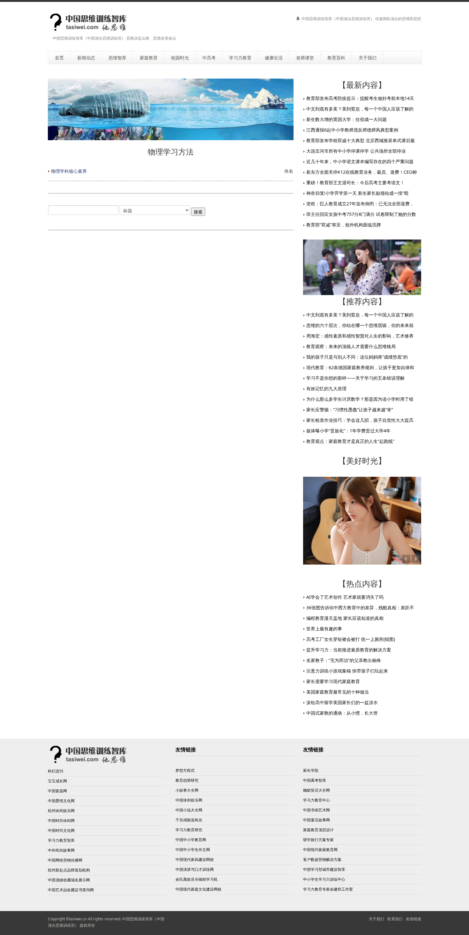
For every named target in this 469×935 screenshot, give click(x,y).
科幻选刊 (55, 771)
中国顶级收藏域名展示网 (69, 880)
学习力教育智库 (61, 840)
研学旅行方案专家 (318, 839)
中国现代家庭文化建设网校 (198, 889)
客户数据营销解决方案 (322, 859)
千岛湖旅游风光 (188, 820)
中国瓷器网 (57, 791)
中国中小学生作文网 (192, 849)
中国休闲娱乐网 (188, 800)
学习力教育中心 (316, 800)
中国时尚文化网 (61, 830)
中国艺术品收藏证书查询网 (71, 890)
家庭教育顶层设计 (318, 829)
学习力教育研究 (188, 829)
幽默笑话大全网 (316, 790)
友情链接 (413, 919)
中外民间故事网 (61, 850)
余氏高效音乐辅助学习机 (196, 879)
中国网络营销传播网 (65, 860)
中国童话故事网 (316, 820)
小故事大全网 (186, 790)
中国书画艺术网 (316, 810)
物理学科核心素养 (69, 171)
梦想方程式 (185, 770)
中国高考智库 (314, 780)
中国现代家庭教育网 (320, 849)
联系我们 (395, 919)
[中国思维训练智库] (88, 753)
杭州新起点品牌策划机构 (69, 870)
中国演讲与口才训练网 (194, 869)
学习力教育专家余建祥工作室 (328, 889)
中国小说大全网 (188, 810)
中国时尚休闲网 (61, 820)
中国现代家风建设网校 (194, 859)
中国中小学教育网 (190, 839)
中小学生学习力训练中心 (324, 879)
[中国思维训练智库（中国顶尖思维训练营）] (88, 22)
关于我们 (376, 919)
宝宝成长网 (57, 781)
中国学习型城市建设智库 (324, 869)
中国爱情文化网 (61, 800)
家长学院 (310, 770)
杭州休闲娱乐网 (61, 810)
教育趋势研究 (186, 780)
